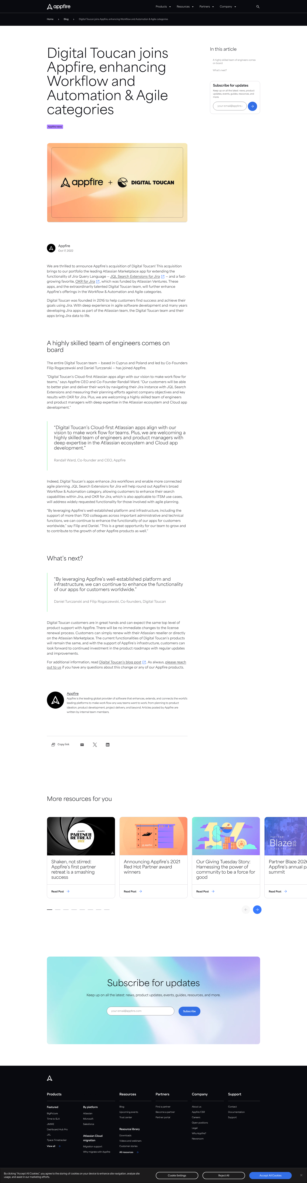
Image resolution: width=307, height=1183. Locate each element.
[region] (153, 1175)
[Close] (301, 1175)
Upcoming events (128, 1112)
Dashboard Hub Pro (57, 1129)
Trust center (125, 1117)
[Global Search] (258, 7)
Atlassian (87, 1113)
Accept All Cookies (271, 1176)
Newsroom (198, 1139)
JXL (49, 1135)
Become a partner (165, 1112)
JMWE (50, 1124)
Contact (232, 1107)
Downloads (125, 1135)
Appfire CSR (198, 1112)
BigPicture (52, 1113)
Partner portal (163, 1117)
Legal (195, 1128)
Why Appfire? (199, 1133)
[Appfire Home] (58, 7)
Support (232, 1117)
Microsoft (88, 1119)
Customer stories (128, 1146)
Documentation (236, 1112)
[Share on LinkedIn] (107, 744)
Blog (121, 1107)
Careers (196, 1117)
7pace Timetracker (57, 1140)
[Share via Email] (82, 744)
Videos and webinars (130, 1141)
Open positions (200, 1123)
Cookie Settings (177, 1176)
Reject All (223, 1176)
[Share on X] (95, 744)
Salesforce (88, 1124)
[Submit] (252, 106)
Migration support (92, 1146)
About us (196, 1107)
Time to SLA (53, 1119)
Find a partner (163, 1107)
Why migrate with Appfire (96, 1152)
